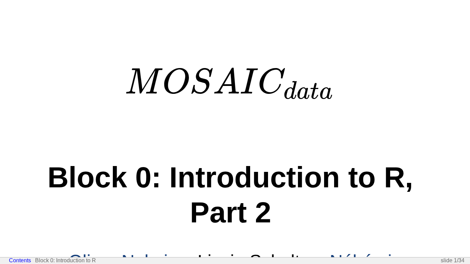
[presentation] (230, 83)
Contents (20, 260)
